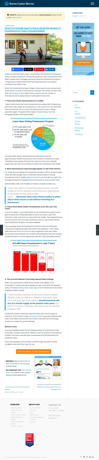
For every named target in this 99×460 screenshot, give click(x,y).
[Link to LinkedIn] (92, 456)
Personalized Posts (17, 364)
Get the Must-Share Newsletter (34, 351)
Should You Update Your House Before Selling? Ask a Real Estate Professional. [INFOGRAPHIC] (49, 387)
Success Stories (35, 408)
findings (45, 112)
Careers (32, 422)
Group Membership (36, 417)
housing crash (17, 93)
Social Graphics (16, 410)
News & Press (34, 415)
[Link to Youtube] (89, 456)
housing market (36, 316)
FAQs (31, 413)
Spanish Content (17, 426)
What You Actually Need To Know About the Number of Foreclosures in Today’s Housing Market (33, 29)
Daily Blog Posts (16, 408)
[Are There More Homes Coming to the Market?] (1, 230)
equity (25, 175)
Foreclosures (10, 26)
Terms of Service (42, 457)
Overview (15, 404)
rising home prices (33, 177)
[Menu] (92, 3)
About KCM (34, 404)
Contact (32, 420)
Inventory (79, 134)
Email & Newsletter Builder (17, 423)
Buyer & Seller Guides (18, 415)
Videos (13, 413)
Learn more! (16, 17)
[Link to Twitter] (84, 456)
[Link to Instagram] (86, 456)
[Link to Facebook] (81, 456)
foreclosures (26, 231)
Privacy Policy (33, 457)
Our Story (33, 410)
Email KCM (52, 418)
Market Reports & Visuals (17, 418)
